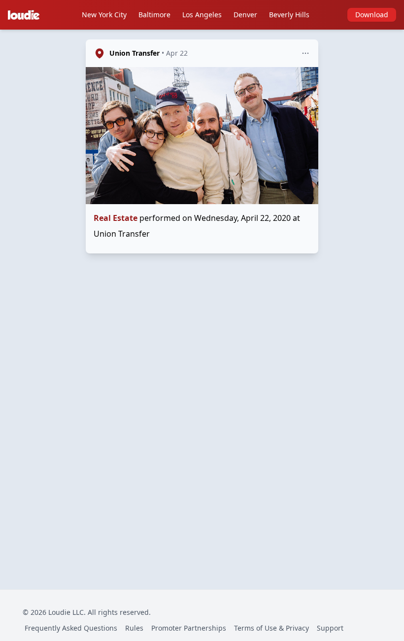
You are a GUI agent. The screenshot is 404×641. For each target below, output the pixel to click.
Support (330, 628)
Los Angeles (202, 14)
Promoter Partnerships (188, 628)
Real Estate (115, 218)
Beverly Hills (289, 14)
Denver (245, 14)
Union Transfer (134, 53)
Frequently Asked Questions (71, 628)
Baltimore (154, 14)
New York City (104, 14)
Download (371, 14)
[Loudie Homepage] (25, 15)
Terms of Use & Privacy (271, 628)
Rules (134, 628)
